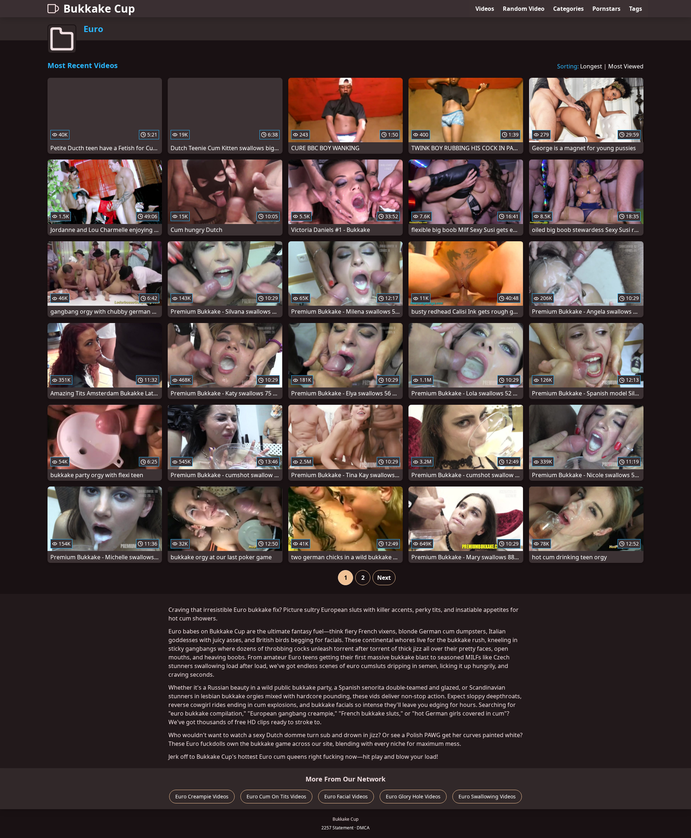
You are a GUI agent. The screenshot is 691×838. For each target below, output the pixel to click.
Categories (568, 9)
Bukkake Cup (99, 8)
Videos (484, 9)
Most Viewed (625, 66)
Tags (635, 9)
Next (384, 578)
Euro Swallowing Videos (487, 796)
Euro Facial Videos (346, 796)
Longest (591, 66)
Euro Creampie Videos (202, 796)
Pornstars (606, 9)
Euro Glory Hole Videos (413, 796)
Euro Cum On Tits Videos (276, 796)
